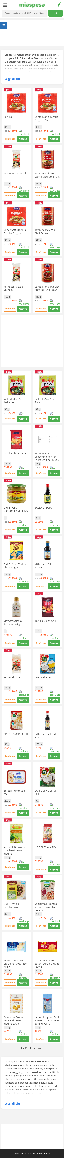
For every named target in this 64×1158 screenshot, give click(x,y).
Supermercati (44, 1153)
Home (16, 1153)
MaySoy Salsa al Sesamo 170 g (13, 622)
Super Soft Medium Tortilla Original (15, 231)
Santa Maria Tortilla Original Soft (46, 118)
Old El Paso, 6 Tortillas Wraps (13, 905)
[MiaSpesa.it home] (32, 5)
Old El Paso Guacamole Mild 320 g (16, 511)
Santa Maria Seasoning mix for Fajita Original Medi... (47, 456)
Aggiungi (23, 138)
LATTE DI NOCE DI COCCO (45, 792)
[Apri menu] (5, 5)
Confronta (10, 138)
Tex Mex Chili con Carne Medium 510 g (47, 175)
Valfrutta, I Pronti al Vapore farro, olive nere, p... (46, 907)
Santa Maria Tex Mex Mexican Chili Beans (47, 288)
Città (32, 1153)
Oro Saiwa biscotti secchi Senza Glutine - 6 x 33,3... (47, 964)
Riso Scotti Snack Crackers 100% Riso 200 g (15, 964)
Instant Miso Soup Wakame (14, 400)
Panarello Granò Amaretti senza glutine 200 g (13, 1020)
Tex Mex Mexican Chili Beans (45, 231)
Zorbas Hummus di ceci (15, 792)
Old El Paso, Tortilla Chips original (15, 566)
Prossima (35, 1048)
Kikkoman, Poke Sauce (44, 566)
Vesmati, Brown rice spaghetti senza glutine (15, 850)
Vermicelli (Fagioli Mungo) (14, 288)
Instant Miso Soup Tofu (45, 400)
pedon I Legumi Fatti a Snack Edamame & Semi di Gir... (47, 1020)
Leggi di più (12, 79)
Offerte (25, 1153)
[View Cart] (59, 5)
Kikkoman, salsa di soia (46, 735)
